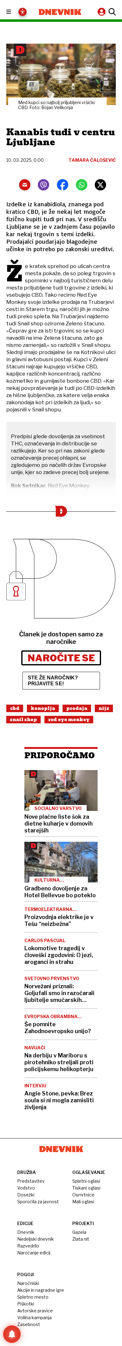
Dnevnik (25, 1232)
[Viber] (43, 184)
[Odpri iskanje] (111, 12)
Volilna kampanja (34, 1317)
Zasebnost (28, 1324)
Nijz (104, 708)
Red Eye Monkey (68, 719)
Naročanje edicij (33, 1252)
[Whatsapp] (81, 184)
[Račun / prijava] (102, 12)
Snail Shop (23, 719)
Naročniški (28, 1283)
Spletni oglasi (86, 1181)
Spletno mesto (32, 1297)
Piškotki (25, 1303)
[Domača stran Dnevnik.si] (60, 12)
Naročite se (61, 657)
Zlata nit (80, 1239)
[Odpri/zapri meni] (14, 12)
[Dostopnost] (22, 12)
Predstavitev (31, 1181)
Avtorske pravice (35, 1310)
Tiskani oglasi (86, 1187)
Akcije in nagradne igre (40, 1290)
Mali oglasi (83, 1201)
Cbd (14, 708)
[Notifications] (12, 1334)
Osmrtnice (83, 1194)
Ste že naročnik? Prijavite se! (53, 680)
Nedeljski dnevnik (35, 1239)
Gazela (79, 1232)
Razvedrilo (28, 1245)
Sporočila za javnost (38, 1201)
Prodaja (76, 708)
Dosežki (25, 1194)
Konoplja (43, 708)
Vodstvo (26, 1187)
